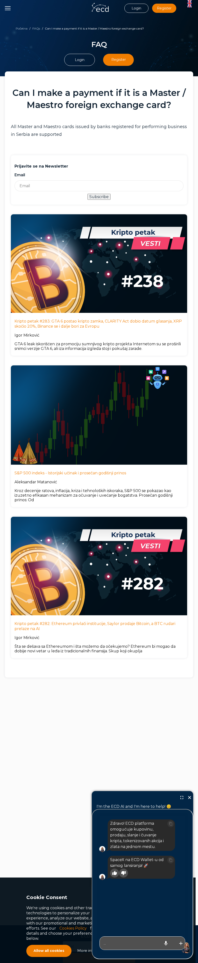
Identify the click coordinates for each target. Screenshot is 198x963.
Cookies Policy (73, 928)
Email (19, 175)
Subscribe (99, 196)
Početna (22, 28)
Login (136, 8)
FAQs (36, 28)
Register (164, 8)
